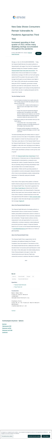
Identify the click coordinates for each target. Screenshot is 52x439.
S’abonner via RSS (6, 328)
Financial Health (21, 276)
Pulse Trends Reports (20, 188)
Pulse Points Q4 (18, 287)
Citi (33, 276)
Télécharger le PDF (6, 326)
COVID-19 (14, 276)
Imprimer (4, 324)
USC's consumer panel (35, 196)
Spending (14, 278)
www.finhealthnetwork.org (19, 228)
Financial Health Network (23, 278)
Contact (14, 310)
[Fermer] (49, 432)
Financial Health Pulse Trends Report (27, 156)
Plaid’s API (21, 201)
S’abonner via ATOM (7, 330)
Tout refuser (46, 436)
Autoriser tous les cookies (34, 436)
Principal (28, 276)
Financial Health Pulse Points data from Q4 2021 (23, 70)
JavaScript (5, 332)
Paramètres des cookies (7, 436)
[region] (26, 434)
